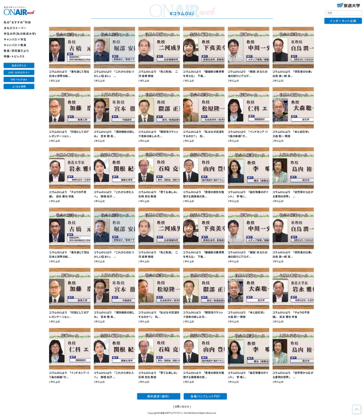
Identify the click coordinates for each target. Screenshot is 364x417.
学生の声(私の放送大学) (20, 33)
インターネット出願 (343, 21)
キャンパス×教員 (15, 45)
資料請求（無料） (158, 396)
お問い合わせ (182, 406)
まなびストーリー (15, 28)
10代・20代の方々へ (19, 72)
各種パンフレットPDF (205, 396)
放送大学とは (19, 65)
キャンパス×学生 (15, 39)
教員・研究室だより (16, 51)
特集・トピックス (14, 56)
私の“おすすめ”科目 (17, 22)
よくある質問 (19, 86)
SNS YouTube (19, 79)
